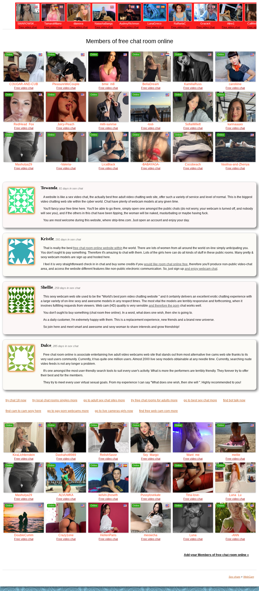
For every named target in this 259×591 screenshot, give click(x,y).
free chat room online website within (97, 248)
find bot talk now (234, 400)
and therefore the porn (164, 305)
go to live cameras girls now (114, 411)
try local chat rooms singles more (54, 400)
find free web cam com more (158, 411)
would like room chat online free (166, 264)
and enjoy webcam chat (201, 268)
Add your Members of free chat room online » (216, 555)
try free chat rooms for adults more (154, 400)
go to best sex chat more (200, 400)
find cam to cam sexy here (23, 411)
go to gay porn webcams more (68, 411)
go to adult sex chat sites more (104, 400)
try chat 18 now (16, 400)
